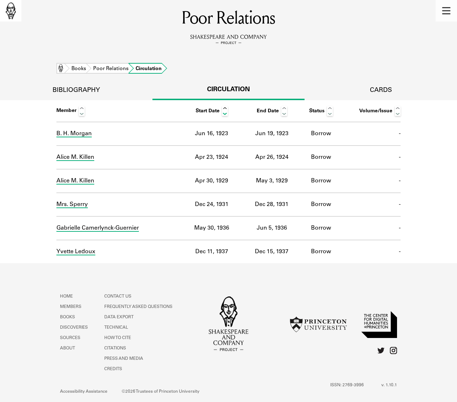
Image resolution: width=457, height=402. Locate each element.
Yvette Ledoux (75, 252)
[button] (446, 10)
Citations (115, 348)
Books (78, 69)
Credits (113, 369)
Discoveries (74, 327)
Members (70, 307)
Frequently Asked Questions (138, 307)
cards (381, 90)
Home (60, 69)
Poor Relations (111, 69)
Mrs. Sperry (72, 204)
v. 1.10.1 (389, 385)
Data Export (119, 317)
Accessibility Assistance (83, 391)
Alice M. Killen (75, 157)
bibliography (76, 90)
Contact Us (117, 296)
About (67, 348)
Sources (70, 338)
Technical (116, 327)
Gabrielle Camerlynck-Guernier (97, 228)
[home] (10, 10)
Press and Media (123, 359)
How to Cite (117, 338)
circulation (228, 90)
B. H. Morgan (74, 134)
